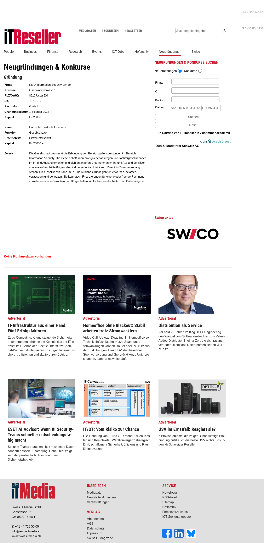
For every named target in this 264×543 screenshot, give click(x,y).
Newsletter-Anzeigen (101, 497)
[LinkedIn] (180, 537)
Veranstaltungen (98, 502)
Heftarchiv (169, 507)
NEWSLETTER (133, 31)
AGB (90, 523)
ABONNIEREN (110, 31)
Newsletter (169, 492)
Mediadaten (95, 492)
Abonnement (96, 518)
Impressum (94, 533)
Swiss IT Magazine (100, 538)
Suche (178, 38)
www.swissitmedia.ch (26, 536)
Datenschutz (95, 528)
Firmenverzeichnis (175, 511)
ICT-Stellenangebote (176, 516)
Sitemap (168, 502)
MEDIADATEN (87, 31)
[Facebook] (168, 537)
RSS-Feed (169, 497)
